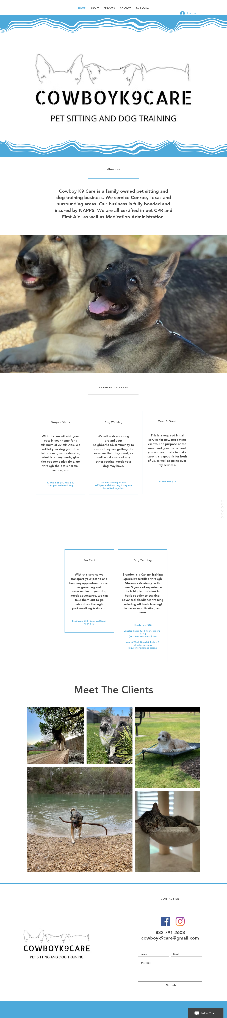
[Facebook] (165, 921)
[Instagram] (180, 921)
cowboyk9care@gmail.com (170, 938)
